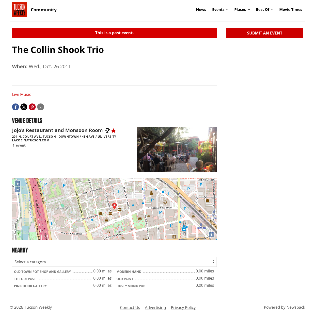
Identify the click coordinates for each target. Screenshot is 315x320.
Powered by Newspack (284, 307)
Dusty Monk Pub (131, 286)
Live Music (21, 94)
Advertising (155, 307)
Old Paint (125, 279)
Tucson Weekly (38, 307)
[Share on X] (23, 106)
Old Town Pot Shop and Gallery (43, 271)
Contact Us (130, 307)
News (201, 9)
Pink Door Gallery (30, 286)
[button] (32, 106)
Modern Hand (129, 271)
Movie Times (290, 9)
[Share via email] (40, 106)
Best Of (262, 9)
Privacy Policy (183, 307)
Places (240, 9)
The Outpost (25, 279)
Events (218, 9)
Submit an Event (264, 33)
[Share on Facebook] (15, 106)
